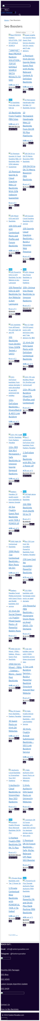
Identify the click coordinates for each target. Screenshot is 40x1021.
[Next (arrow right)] (36, 510)
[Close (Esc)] (32, 2)
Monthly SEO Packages (10, 970)
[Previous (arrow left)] (4, 510)
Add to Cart (13, 129)
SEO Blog (4, 974)
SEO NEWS (5, 979)
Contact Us (5, 1004)
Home (6, 20)
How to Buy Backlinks (10, 1009)
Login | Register (6, 12)
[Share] (37, 2)
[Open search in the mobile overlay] (20, 15)
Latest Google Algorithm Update (14, 984)
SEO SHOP (5, 988)
